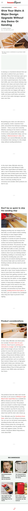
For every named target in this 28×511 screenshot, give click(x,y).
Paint (15, 7)
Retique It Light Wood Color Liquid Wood (13, 398)
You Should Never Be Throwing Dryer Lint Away (21, 476)
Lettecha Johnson (7, 28)
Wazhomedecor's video (15, 136)
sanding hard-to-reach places (15, 291)
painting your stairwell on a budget (12, 346)
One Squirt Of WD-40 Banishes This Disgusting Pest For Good (6, 498)
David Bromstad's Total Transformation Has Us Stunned (6, 477)
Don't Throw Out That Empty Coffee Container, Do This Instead (21, 498)
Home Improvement (7, 7)
